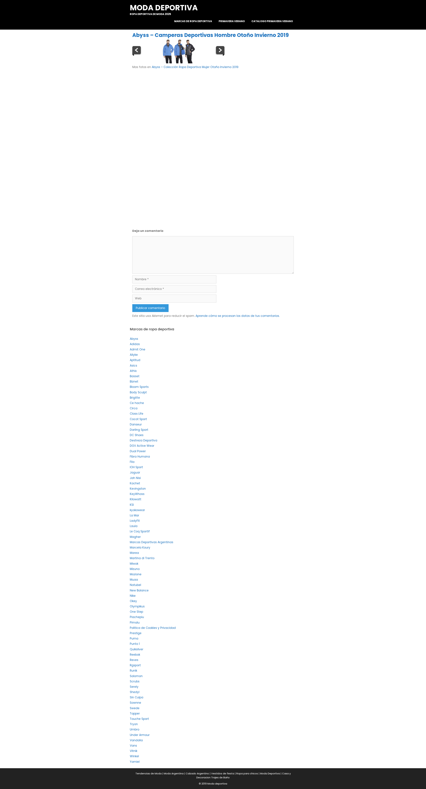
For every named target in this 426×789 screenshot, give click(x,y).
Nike (133, 596)
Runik (133, 671)
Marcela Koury (140, 548)
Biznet (134, 382)
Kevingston (138, 489)
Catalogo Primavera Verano (272, 21)
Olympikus (137, 606)
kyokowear (137, 510)
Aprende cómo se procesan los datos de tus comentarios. (238, 316)
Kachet (135, 483)
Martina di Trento (142, 558)
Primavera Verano (232, 21)
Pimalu (135, 623)
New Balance (139, 590)
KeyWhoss (137, 494)
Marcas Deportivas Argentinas (151, 542)
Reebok (135, 655)
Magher (135, 537)
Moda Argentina (174, 773)
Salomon (136, 676)
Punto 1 (135, 644)
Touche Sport (139, 719)
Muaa (134, 580)
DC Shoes (136, 435)
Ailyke (134, 355)
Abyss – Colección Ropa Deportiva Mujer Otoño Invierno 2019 (195, 67)
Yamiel (135, 762)
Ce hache (137, 403)
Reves (134, 660)
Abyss (134, 339)
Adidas (135, 344)
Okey (133, 601)
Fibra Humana (140, 457)
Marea (134, 553)
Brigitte (135, 398)
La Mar (134, 515)
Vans (133, 746)
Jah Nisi (135, 478)
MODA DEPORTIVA (164, 7)
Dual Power (138, 451)
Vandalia (136, 740)
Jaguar (135, 472)
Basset (134, 376)
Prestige (135, 633)
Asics (133, 366)
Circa (133, 408)
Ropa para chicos (247, 773)
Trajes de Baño (220, 777)
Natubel (135, 585)
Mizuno (135, 569)
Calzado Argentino (197, 773)
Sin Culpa (136, 697)
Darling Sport (139, 430)
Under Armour (140, 735)
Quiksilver (136, 649)
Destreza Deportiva (143, 440)
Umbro (134, 729)
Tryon (134, 724)
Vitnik (133, 751)
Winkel (134, 756)
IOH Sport (136, 467)
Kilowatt (135, 499)
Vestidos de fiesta (222, 773)
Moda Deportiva (270, 773)
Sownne (135, 703)
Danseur (136, 424)
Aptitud (135, 360)
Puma (134, 638)
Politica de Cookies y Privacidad (153, 628)
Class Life (136, 414)
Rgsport (135, 665)
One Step (136, 612)
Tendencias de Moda (148, 773)
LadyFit (135, 521)
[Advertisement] (220, 98)
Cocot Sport (138, 419)
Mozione (135, 574)
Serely (134, 687)
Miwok (134, 564)
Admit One (137, 349)
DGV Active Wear (142, 446)
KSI (132, 505)
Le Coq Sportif (140, 531)
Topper (135, 713)
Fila (132, 462)
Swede (134, 708)
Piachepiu (137, 617)
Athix (133, 371)
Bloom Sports (139, 387)
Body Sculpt (138, 392)
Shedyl (134, 692)
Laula (133, 526)
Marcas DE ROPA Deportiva (193, 21)
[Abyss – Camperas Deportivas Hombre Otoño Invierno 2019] (179, 62)
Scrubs (134, 681)
